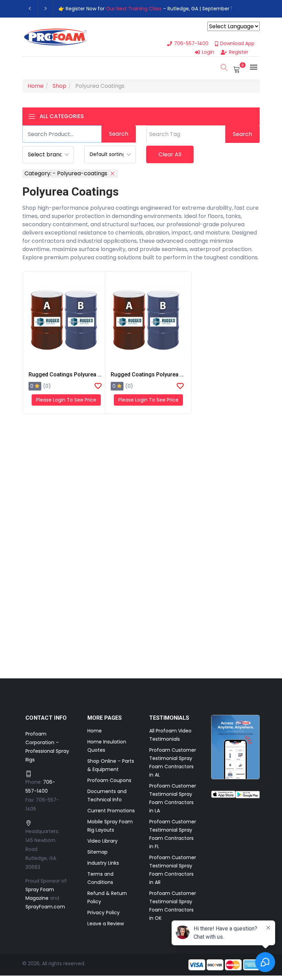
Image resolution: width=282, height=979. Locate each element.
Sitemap (97, 851)
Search (118, 134)
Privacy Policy (103, 912)
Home (94, 730)
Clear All (170, 154)
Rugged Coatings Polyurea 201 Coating (78, 374)
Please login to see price (66, 399)
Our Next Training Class (134, 8)
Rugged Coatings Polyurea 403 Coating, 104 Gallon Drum (183, 374)
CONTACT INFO (46, 718)
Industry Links (103, 863)
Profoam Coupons (109, 780)
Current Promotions (111, 810)
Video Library (102, 840)
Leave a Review (105, 923)
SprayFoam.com (45, 906)
